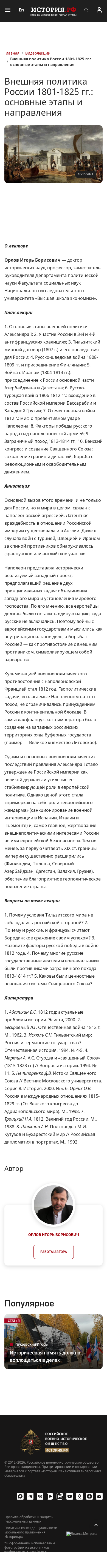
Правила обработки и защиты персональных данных (28, 1519)
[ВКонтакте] (40, 1496)
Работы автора (53, 1252)
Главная (11, 53)
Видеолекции (37, 53)
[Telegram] (30, 1496)
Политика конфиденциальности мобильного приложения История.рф (30, 1532)
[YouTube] (69, 1496)
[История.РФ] (53, 11)
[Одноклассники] (79, 1496)
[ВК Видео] (50, 1496)
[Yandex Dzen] (89, 1496)
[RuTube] (60, 1496)
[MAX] (20, 1496)
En (21, 10)
